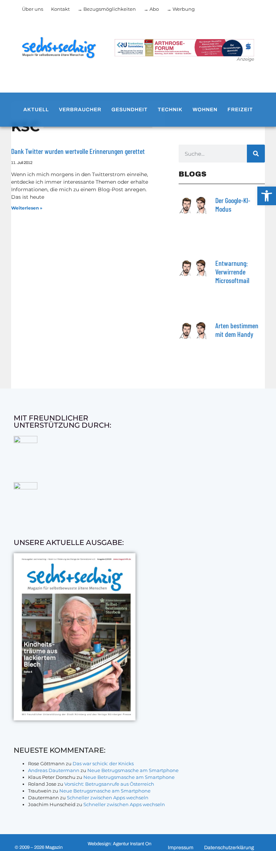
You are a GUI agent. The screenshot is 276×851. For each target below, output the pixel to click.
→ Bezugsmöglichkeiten (107, 9)
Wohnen (205, 109)
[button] (266, 196)
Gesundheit (129, 109)
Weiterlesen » (26, 208)
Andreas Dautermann (53, 770)
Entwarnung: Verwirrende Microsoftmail (232, 272)
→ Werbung (181, 9)
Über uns (32, 9)
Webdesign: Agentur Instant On (119, 843)
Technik (170, 109)
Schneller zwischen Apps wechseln (107, 797)
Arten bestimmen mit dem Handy (236, 329)
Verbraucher (80, 109)
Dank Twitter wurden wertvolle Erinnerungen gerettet (78, 151)
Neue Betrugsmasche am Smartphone (133, 770)
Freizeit (240, 109)
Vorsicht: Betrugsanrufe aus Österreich (109, 784)
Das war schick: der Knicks (103, 763)
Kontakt (60, 9)
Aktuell (36, 109)
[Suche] (256, 154)
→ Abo (151, 9)
